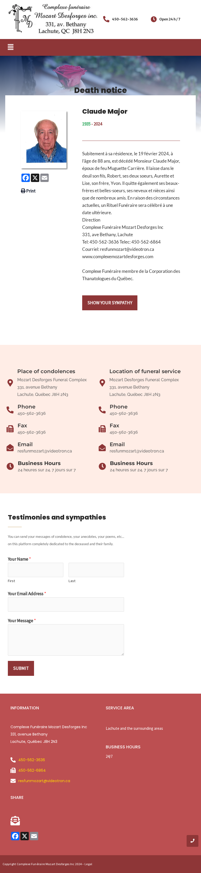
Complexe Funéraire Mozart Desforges (43, 864)
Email (25, 444)
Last (72, 580)
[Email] (10, 448)
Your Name (19, 559)
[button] (10, 47)
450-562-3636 (125, 19)
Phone (26, 407)
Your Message (22, 620)
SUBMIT (21, 668)
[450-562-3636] (106, 19)
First (11, 580)
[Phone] (10, 410)
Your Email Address (27, 593)
